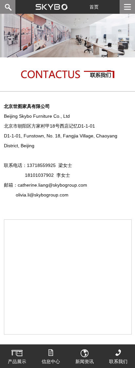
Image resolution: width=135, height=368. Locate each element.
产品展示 (17, 361)
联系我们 (118, 361)
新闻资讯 (84, 361)
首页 (94, 7)
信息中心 (51, 361)
